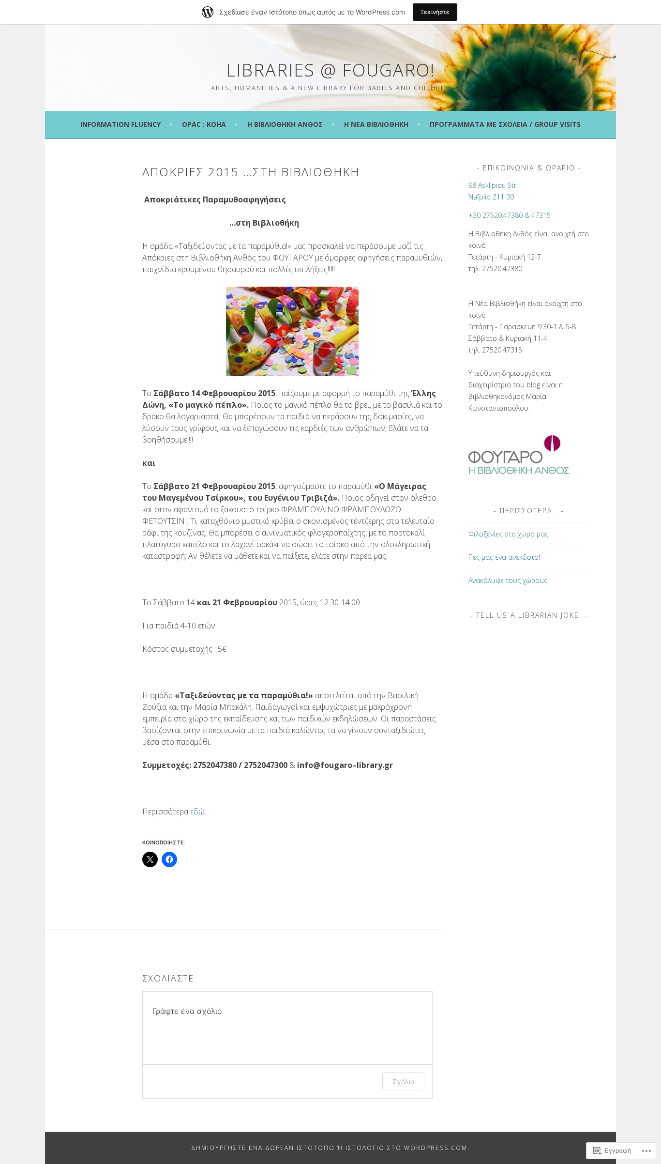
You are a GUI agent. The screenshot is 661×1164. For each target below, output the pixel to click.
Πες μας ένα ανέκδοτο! (504, 557)
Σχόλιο (403, 1081)
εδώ (197, 811)
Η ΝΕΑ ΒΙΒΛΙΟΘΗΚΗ (376, 124)
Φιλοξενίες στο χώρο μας (508, 533)
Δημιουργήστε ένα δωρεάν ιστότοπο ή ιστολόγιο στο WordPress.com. (330, 1148)
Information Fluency (120, 124)
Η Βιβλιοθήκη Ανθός (285, 124)
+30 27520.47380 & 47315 (509, 215)
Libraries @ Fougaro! (331, 70)
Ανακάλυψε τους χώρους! (508, 580)
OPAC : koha (204, 124)
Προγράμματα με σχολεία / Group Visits (505, 124)
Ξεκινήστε (435, 11)
